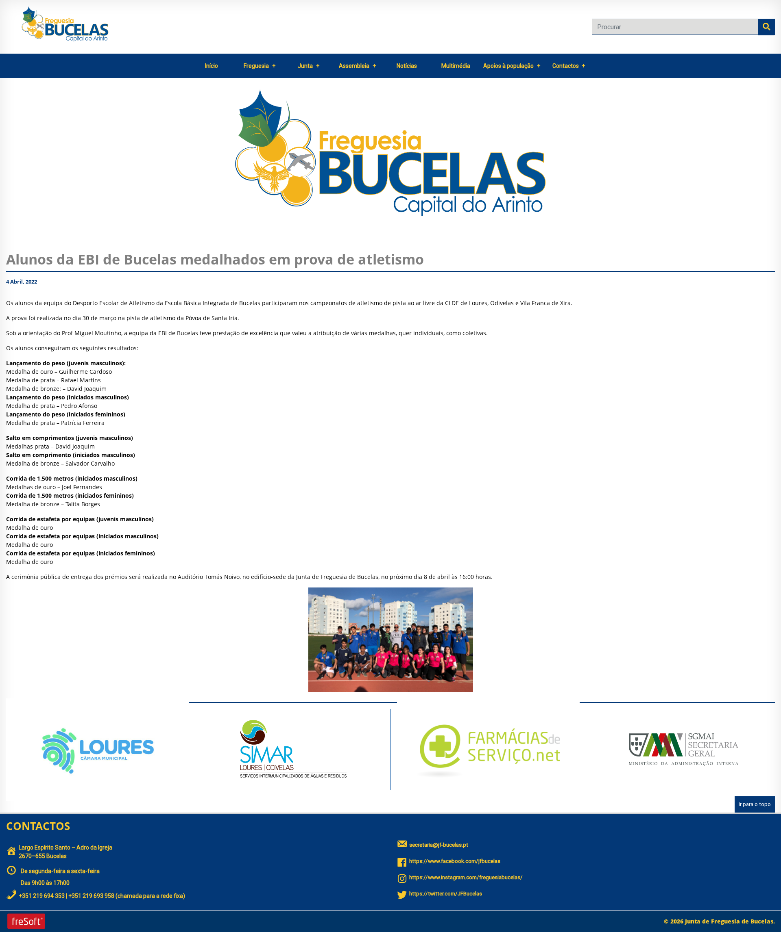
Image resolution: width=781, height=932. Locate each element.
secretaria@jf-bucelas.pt (438, 845)
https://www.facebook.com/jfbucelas (454, 861)
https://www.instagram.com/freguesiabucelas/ (466, 877)
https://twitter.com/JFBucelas (445, 894)
